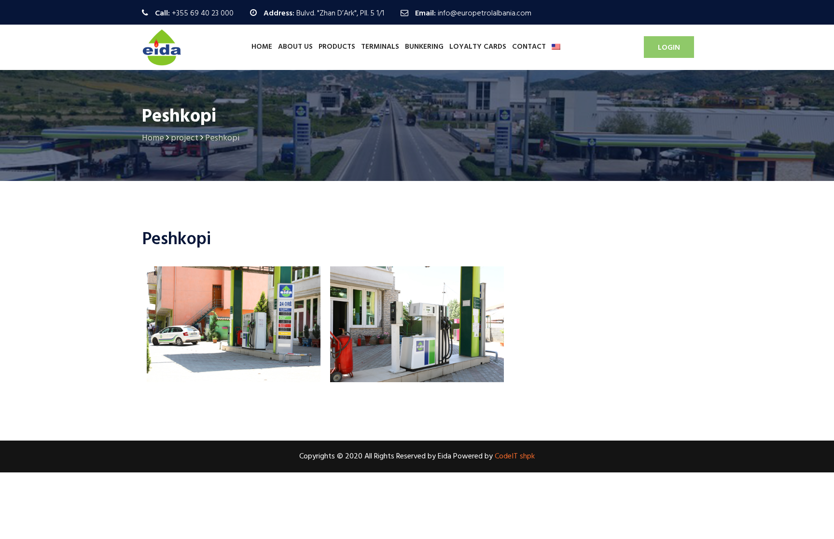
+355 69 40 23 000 (203, 13)
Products (337, 47)
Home (261, 47)
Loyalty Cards (477, 47)
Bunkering (424, 47)
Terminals (380, 47)
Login (669, 47)
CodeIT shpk (515, 456)
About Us (295, 47)
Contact (529, 47)
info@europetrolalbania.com (484, 13)
